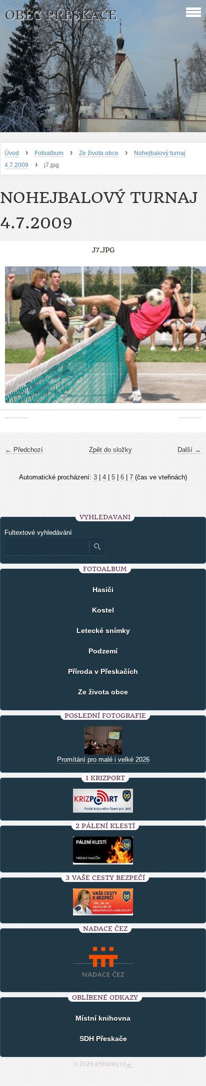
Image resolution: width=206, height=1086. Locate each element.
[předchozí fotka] (16, 340)
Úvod (11, 153)
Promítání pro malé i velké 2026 (103, 759)
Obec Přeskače (60, 15)
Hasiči (103, 590)
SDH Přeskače (103, 1039)
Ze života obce (98, 153)
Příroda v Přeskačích (103, 671)
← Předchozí (24, 449)
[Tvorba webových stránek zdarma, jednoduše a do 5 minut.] (129, 1065)
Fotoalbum (49, 153)
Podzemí (103, 651)
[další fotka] (189, 340)
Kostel (103, 610)
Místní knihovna (103, 1018)
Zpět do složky (110, 449)
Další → (189, 449)
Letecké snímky (103, 631)
